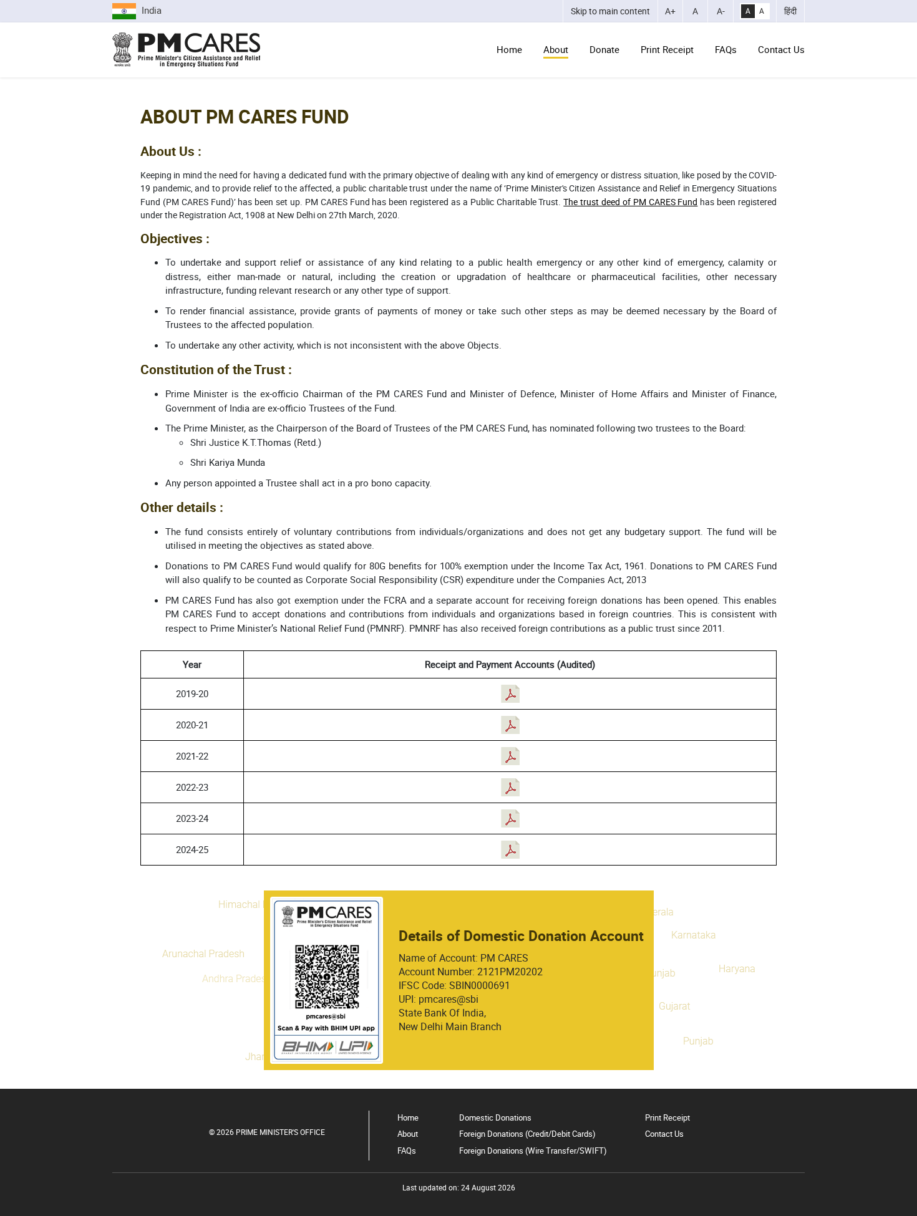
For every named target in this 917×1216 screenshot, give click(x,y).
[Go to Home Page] (186, 49)
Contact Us (781, 49)
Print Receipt (667, 49)
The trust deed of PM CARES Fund (630, 202)
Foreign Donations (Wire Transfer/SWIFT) (533, 1150)
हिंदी (790, 11)
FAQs (726, 49)
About (555, 49)
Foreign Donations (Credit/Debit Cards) (527, 1133)
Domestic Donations (495, 1117)
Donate (604, 49)
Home (509, 49)
